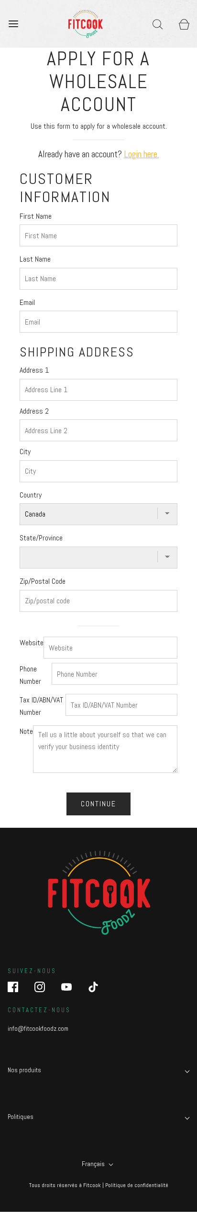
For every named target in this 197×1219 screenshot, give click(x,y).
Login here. (141, 154)
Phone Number (30, 675)
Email (27, 302)
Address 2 (34, 411)
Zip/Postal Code (43, 581)
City (25, 452)
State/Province (41, 538)
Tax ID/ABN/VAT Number (41, 706)
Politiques (20, 1117)
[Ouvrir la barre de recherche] (157, 23)
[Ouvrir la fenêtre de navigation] (13, 23)
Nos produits (24, 1070)
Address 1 (34, 370)
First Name (36, 216)
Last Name (35, 259)
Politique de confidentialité (136, 1185)
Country (31, 495)
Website (32, 643)
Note (26, 731)
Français (94, 1163)
